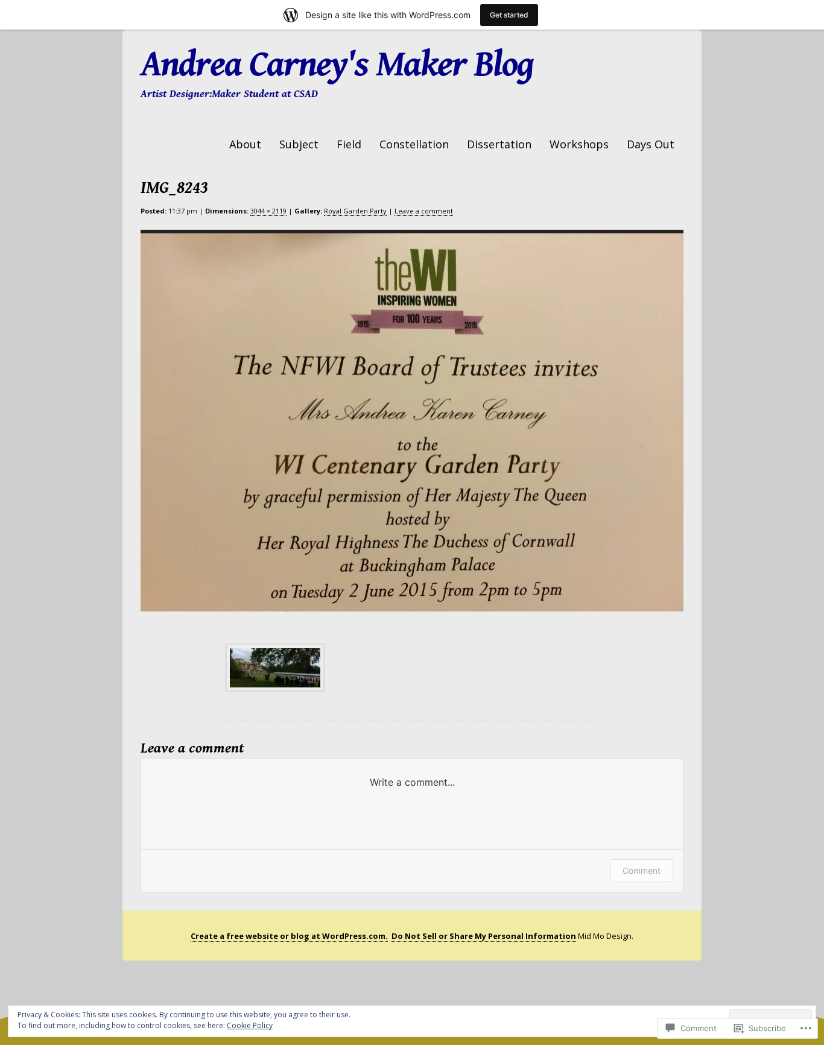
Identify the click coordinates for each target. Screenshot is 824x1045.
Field (349, 144)
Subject (299, 144)
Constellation (414, 144)
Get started (509, 14)
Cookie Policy (250, 1025)
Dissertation (499, 144)
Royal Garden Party (355, 210)
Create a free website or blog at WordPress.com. (289, 935)
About (245, 144)
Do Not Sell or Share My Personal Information (483, 935)
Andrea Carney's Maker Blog (337, 65)
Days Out (650, 144)
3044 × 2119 (268, 210)
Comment (642, 870)
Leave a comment (424, 210)
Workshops (579, 144)
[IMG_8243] (403, 420)
